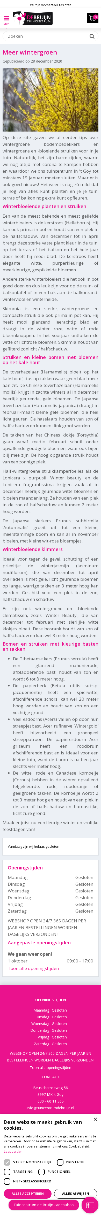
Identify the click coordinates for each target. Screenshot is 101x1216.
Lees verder (13, 1151)
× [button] (95, 1119)
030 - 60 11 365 (51, 1101)
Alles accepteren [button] (28, 1193)
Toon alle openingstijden (33, 968)
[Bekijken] (92, 18)
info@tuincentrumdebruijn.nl (50, 1107)
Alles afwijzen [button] (75, 1193)
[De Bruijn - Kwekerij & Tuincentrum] (33, 18)
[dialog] (50, 1165)
